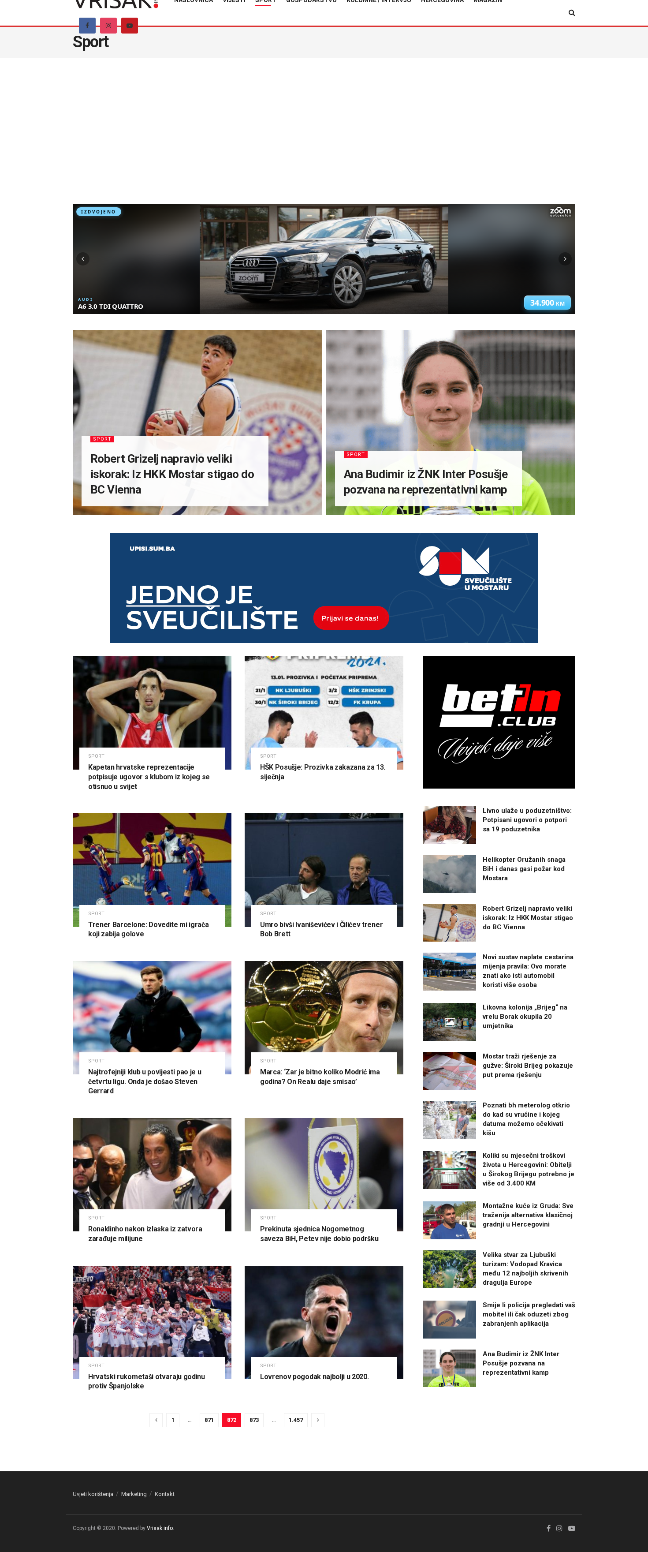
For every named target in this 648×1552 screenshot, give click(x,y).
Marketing (134, 1494)
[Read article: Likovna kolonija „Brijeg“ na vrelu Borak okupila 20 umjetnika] (449, 1022)
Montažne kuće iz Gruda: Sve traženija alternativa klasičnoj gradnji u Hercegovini (528, 1215)
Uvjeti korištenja (93, 1494)
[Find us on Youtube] (129, 25)
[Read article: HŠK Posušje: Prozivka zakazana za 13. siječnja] (324, 713)
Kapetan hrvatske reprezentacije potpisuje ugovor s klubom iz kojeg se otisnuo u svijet (149, 776)
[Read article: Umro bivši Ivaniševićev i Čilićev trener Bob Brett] (324, 870)
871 (209, 1420)
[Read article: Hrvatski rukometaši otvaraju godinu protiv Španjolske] (152, 1322)
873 (254, 1420)
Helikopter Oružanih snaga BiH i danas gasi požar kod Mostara (524, 869)
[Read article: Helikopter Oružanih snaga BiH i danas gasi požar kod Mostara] (449, 874)
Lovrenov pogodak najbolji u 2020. (314, 1376)
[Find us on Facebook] (87, 25)
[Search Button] (572, 13)
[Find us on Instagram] (108, 25)
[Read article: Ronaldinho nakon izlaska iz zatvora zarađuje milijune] (152, 1174)
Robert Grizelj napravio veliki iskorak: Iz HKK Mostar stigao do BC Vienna (172, 474)
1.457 (296, 1420)
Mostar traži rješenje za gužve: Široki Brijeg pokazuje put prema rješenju (528, 1065)
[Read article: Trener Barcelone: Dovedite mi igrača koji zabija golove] (152, 870)
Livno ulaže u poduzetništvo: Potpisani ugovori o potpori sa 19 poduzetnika (527, 820)
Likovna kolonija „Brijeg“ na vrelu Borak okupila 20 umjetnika (525, 1016)
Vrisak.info (160, 1528)
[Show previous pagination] (156, 1420)
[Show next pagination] (317, 1420)
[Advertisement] (324, 137)
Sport (102, 439)
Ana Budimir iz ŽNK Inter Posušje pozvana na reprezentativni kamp (521, 1363)
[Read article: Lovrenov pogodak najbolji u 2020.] (324, 1322)
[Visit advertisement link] (324, 594)
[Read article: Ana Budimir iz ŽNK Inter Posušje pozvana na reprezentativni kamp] (449, 1368)
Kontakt (165, 1494)
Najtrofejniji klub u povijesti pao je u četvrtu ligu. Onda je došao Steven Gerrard (144, 1081)
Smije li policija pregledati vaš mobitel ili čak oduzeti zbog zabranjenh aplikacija (529, 1314)
